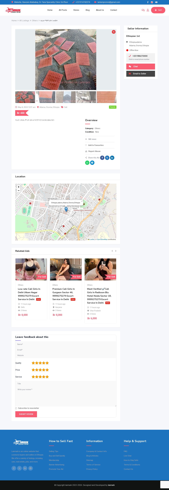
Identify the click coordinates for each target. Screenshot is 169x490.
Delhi (23, 307)
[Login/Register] (148, 10)
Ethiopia (56, 107)
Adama (42, 107)
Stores (76, 10)
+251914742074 (83, 2)
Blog (88, 10)
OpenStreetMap (102, 239)
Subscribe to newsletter (28, 408)
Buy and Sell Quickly (57, 456)
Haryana (58, 307)
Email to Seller (139, 73)
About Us (100, 10)
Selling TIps (53, 451)
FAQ (125, 451)
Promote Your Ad (56, 469)
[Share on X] (107, 158)
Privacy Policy (91, 469)
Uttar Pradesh (95, 311)
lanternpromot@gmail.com (108, 2)
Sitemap (89, 460)
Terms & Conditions (132, 465)
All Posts (63, 10)
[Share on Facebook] (102, 158)
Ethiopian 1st (133, 36)
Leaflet (91, 239)
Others (97, 128)
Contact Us (128, 469)
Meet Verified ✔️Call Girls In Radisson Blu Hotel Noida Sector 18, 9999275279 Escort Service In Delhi (99, 295)
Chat (135, 66)
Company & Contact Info (96, 451)
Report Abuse (94, 151)
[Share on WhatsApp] (87, 163)
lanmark (111, 485)
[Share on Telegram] (92, 163)
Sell (160, 10)
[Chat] (143, 10)
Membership (54, 460)
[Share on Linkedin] (112, 158)
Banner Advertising (56, 465)
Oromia (49, 107)
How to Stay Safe (131, 460)
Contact (113, 10)
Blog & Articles (92, 456)
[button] (66, 209)
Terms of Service (93, 465)
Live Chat (127, 456)
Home (49, 10)
